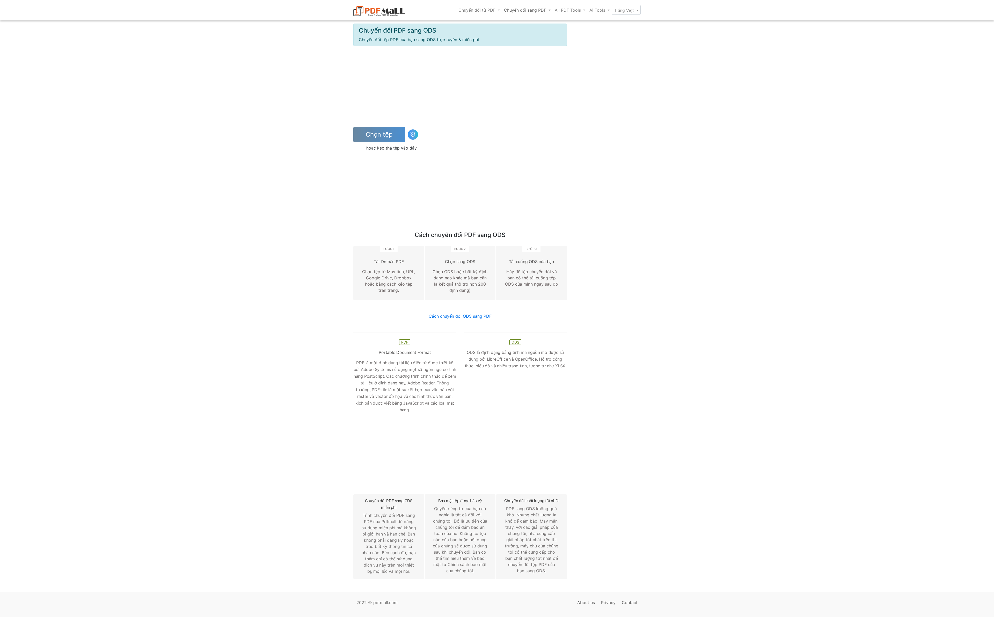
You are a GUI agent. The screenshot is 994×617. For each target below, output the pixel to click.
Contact (630, 602)
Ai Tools (597, 10)
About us (586, 602)
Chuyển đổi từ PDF (477, 10)
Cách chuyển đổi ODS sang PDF (460, 316)
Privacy (608, 602)
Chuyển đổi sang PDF (525, 10)
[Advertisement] (460, 86)
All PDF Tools (568, 10)
